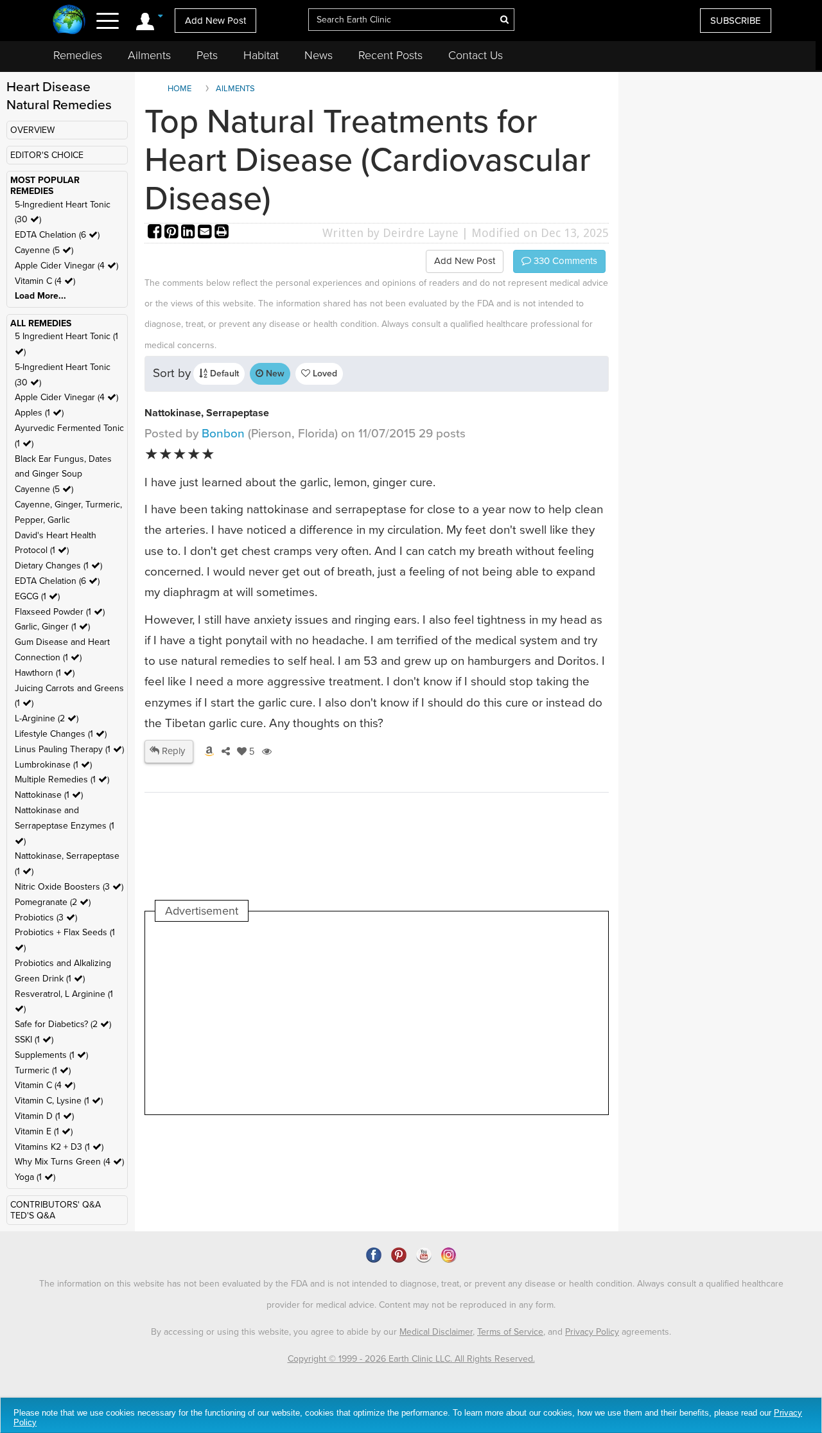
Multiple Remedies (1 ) (62, 779)
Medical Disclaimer (436, 1331)
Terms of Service (510, 1331)
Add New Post (215, 20)
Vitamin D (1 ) (44, 1116)
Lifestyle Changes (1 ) (61, 733)
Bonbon (225, 433)
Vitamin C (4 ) (45, 281)
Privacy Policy (592, 1331)
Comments (564, 261)
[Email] (206, 233)
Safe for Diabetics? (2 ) (63, 1024)
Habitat (261, 55)
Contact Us (475, 55)
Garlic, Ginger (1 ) (52, 626)
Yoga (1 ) (35, 1177)
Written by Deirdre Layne (390, 233)
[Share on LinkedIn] (189, 233)
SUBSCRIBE (735, 20)
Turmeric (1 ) (43, 1070)
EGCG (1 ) (37, 596)
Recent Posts (390, 55)
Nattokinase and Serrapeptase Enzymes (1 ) (64, 826)
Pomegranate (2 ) (53, 902)
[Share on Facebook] (156, 233)
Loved (323, 373)
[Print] (221, 233)
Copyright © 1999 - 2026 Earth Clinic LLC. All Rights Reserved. (411, 1358)
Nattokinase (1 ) (49, 794)
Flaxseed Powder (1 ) (60, 611)
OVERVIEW (32, 130)
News (318, 55)
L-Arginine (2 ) (46, 718)
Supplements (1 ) (51, 1055)
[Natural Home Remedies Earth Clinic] (69, 21)
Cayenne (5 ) (44, 250)
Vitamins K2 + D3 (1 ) (59, 1146)
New (273, 373)
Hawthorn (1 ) (44, 672)
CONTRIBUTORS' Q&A (55, 1204)
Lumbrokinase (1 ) (53, 764)
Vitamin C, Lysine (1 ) (59, 1100)
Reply (172, 751)
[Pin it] (172, 233)
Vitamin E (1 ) (44, 1131)
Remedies (77, 55)
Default (223, 373)
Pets (207, 55)
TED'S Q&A (32, 1215)
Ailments (149, 55)
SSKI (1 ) (34, 1039)
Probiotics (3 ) (46, 917)
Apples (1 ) (39, 412)
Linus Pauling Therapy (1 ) (69, 749)
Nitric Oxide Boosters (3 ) (69, 886)
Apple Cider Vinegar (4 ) (66, 265)
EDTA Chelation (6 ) (57, 234)
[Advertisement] (389, 1018)
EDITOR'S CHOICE (46, 155)
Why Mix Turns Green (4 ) (69, 1161)
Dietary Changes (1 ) (58, 565)
